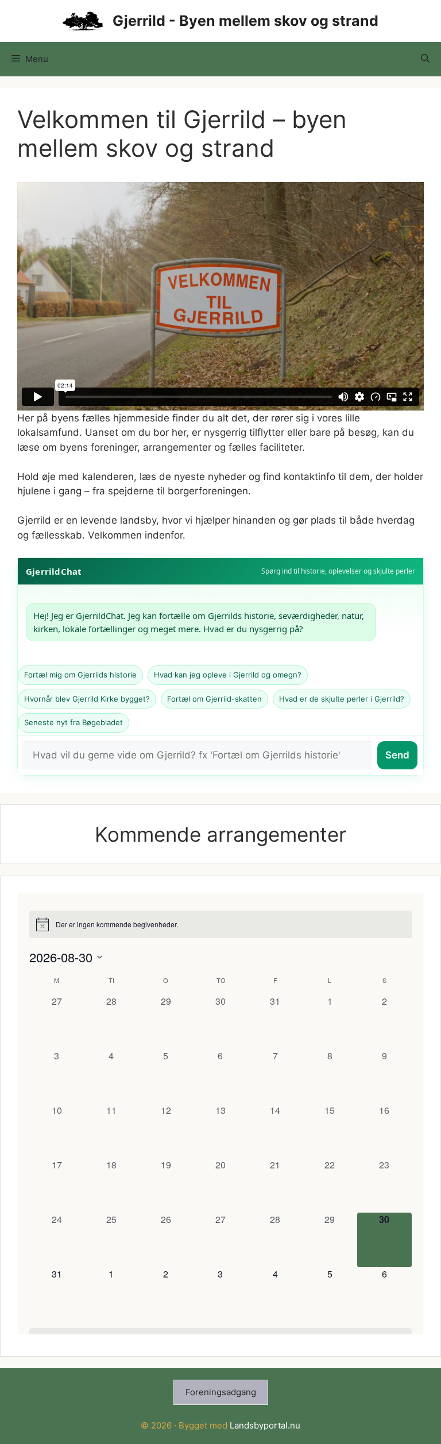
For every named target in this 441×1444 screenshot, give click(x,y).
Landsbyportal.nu (265, 1425)
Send (397, 755)
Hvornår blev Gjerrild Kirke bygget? (87, 698)
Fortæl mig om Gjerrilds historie (80, 674)
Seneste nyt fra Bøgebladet (73, 722)
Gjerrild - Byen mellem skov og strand (245, 20)
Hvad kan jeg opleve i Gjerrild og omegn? (227, 674)
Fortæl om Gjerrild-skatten (214, 698)
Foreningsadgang (220, 1392)
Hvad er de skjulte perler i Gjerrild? (341, 698)
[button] (425, 59)
